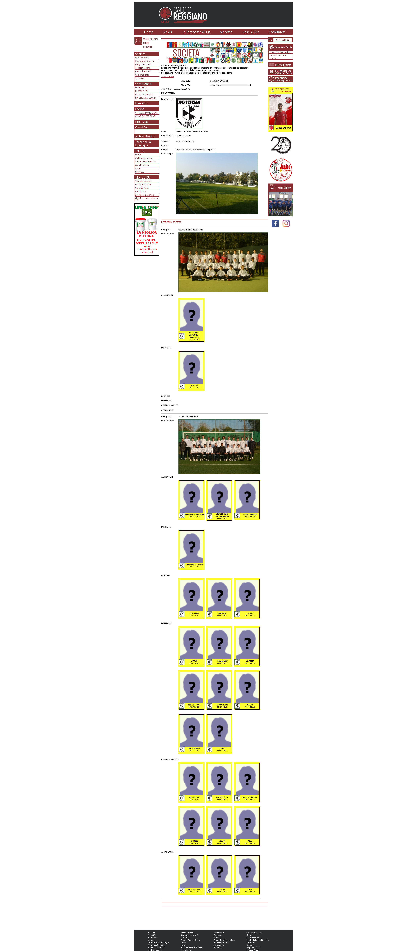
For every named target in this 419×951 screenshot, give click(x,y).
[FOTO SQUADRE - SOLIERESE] (281, 215)
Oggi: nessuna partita (280, 52)
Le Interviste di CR (196, 32)
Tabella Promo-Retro (190, 940)
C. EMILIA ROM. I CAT (145, 116)
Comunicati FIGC (143, 71)
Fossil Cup (141, 122)
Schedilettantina (143, 181)
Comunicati (278, 32)
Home (148, 32)
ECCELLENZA (141, 87)
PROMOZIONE (142, 91)
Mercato (226, 32)
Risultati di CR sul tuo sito (257, 940)
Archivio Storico (144, 136)
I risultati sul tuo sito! (145, 161)
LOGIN (146, 43)
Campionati (143, 84)
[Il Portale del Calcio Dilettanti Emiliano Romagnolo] (184, 25)
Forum (138, 154)
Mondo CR (142, 177)
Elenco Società (142, 57)
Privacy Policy (252, 950)
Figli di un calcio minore (146, 198)
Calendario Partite (156, 947)
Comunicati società (189, 935)
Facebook (218, 935)
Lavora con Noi (253, 937)
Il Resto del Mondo (144, 194)
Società (140, 54)
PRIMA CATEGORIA (144, 94)
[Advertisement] (147, 281)
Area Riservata (142, 164)
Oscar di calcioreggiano (224, 940)
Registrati (147, 46)
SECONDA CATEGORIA (145, 97)
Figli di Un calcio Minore (191, 947)
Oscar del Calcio (143, 184)
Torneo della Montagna (143, 143)
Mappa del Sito (253, 947)
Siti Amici (139, 171)
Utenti (249, 935)
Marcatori (141, 103)
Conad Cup (141, 127)
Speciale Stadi (142, 187)
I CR (139, 151)
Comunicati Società (144, 60)
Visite (138, 168)
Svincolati (140, 78)
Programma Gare (143, 64)
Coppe (139, 109)
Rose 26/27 (250, 32)
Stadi (216, 937)
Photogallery (186, 950)
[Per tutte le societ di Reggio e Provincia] (146, 254)
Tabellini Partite (142, 67)
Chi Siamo (250, 942)
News (167, 32)
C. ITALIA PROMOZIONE (146, 112)
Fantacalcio (140, 191)
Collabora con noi (143, 158)
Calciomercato (142, 74)
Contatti (250, 945)
